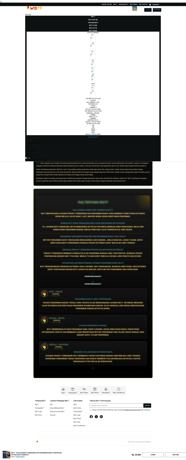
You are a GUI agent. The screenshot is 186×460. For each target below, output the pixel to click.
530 (93, 125)
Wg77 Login (29, 155)
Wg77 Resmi (133, 4)
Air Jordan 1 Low (93, 102)
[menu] (93, 77)
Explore (28, 14)
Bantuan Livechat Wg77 (57, 411)
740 (93, 127)
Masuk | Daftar (107, 4)
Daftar (157, 10)
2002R (93, 129)
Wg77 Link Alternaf (118, 392)
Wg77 (115, 4)
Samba (93, 115)
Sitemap (52, 415)
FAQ (51, 404)
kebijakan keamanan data (132, 410)
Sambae (93, 118)
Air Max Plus (93, 104)
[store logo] (34, 10)
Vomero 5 (93, 107)
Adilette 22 (93, 116)
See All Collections (93, 109)
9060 (93, 132)
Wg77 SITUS (77, 418)
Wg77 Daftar (143, 4)
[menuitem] (93, 16)
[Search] (134, 8)
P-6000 (93, 106)
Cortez (93, 100)
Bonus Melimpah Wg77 (57, 408)
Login (148, 10)
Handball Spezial (93, 113)
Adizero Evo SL (93, 120)
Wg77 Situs (38, 415)
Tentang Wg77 (123, 4)
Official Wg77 (106, 392)
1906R (93, 131)
